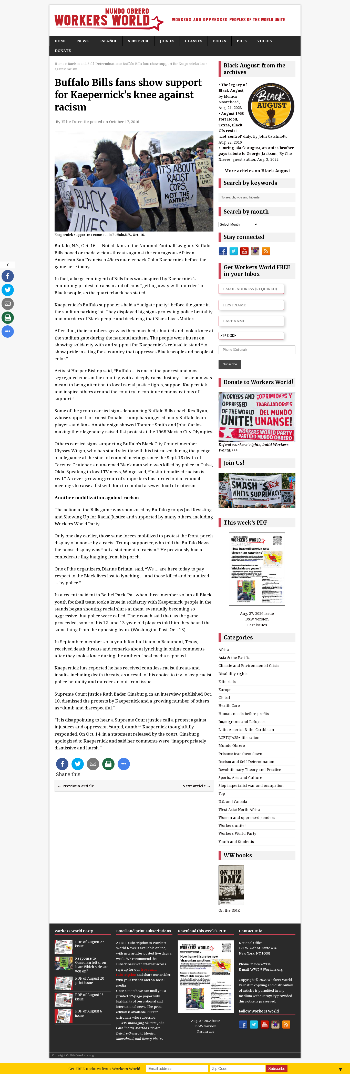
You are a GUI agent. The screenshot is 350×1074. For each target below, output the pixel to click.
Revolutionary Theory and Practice (250, 769)
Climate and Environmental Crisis (249, 665)
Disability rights (233, 673)
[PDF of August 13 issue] (64, 1003)
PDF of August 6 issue (88, 1013)
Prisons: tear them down (240, 753)
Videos (264, 40)
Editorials (227, 681)
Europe (225, 689)
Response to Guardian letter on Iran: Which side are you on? (91, 965)
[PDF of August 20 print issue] (64, 987)
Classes (193, 40)
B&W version (257, 619)
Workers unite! (232, 825)
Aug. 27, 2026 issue (257, 613)
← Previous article (75, 785)
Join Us (167, 40)
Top (222, 793)
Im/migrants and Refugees (242, 721)
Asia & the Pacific (234, 657)
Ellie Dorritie (75, 121)
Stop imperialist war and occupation (251, 785)
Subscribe (138, 40)
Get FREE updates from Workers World (104, 1068)
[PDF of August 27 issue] (64, 951)
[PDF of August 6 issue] (64, 1020)
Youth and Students (236, 841)
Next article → (196, 785)
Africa (224, 649)
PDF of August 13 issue (89, 997)
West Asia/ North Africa (239, 809)
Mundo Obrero (232, 745)
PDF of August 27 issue (89, 944)
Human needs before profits (244, 713)
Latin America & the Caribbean (246, 729)
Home (61, 40)
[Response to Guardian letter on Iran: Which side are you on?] (64, 967)
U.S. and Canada (233, 801)
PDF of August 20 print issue (89, 980)
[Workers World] (175, 20)
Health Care (229, 705)
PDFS (242, 40)
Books (219, 40)
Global (224, 697)
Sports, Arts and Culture (240, 777)
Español (108, 40)
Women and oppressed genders (247, 817)
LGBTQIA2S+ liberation (239, 737)
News (83, 40)
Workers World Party (237, 833)
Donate (63, 50)
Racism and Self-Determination (246, 761)
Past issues (257, 625)
